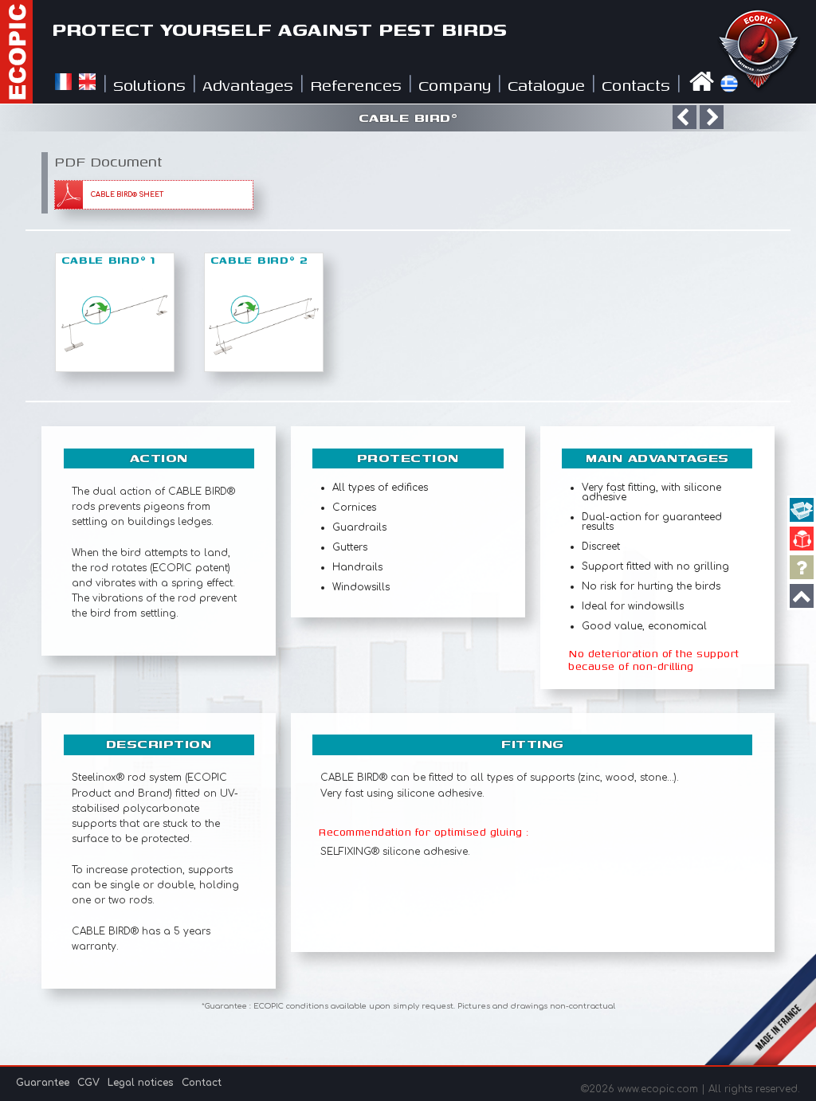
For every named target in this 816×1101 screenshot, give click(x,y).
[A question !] (802, 567)
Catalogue (546, 84)
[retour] (684, 117)
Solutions (149, 84)
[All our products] (802, 510)
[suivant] (712, 117)
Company (454, 84)
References (356, 84)
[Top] (802, 596)
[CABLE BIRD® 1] (114, 366)
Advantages (247, 84)
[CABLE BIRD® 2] (263, 366)
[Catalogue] (802, 538)
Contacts (636, 84)
